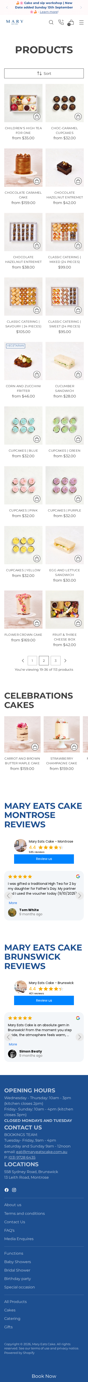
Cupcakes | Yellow (23, 570)
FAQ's (9, 1230)
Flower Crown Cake (23, 634)
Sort (47, 73)
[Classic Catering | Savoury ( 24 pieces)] (23, 296)
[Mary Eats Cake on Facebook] (7, 1191)
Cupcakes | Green (64, 450)
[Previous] (7, 7)
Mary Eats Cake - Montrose (51, 841)
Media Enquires (19, 1238)
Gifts (8, 1327)
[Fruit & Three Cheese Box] (65, 610)
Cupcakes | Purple (64, 510)
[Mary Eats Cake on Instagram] (14, 1191)
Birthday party (17, 1278)
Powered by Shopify (19, 1353)
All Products (15, 1301)
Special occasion (19, 1287)
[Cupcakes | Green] (65, 425)
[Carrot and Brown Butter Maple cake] (22, 734)
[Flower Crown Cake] (23, 610)
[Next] (81, 7)
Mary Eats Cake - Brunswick (51, 983)
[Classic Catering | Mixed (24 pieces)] (65, 232)
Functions (13, 1253)
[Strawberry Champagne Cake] (62, 734)
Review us (44, 858)
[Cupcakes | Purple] (65, 485)
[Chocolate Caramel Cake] (23, 167)
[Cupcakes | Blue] (23, 425)
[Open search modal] (51, 22)
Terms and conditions (24, 1213)
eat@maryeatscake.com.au (41, 1151)
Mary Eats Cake (43, 1344)
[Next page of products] (65, 660)
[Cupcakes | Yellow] (23, 545)
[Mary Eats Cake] (14, 22)
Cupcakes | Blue (23, 450)
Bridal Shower (17, 1270)
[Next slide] (80, 895)
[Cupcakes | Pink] (23, 485)
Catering (12, 1318)
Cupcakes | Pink (23, 510)
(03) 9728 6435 (21, 1157)
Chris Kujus (31, 910)
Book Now (44, 1376)
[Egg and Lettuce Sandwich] (65, 545)
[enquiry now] (61, 22)
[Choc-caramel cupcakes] (65, 103)
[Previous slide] (8, 895)
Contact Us (14, 1221)
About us (12, 1204)
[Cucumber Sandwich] (65, 361)
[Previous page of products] (23, 660)
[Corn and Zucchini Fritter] (23, 361)
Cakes (9, 1310)
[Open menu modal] (81, 22)
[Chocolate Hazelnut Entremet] (65, 167)
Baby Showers (17, 1261)
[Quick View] (36, 116)
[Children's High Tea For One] (23, 103)
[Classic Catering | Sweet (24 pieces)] (65, 296)
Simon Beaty (30, 1051)
